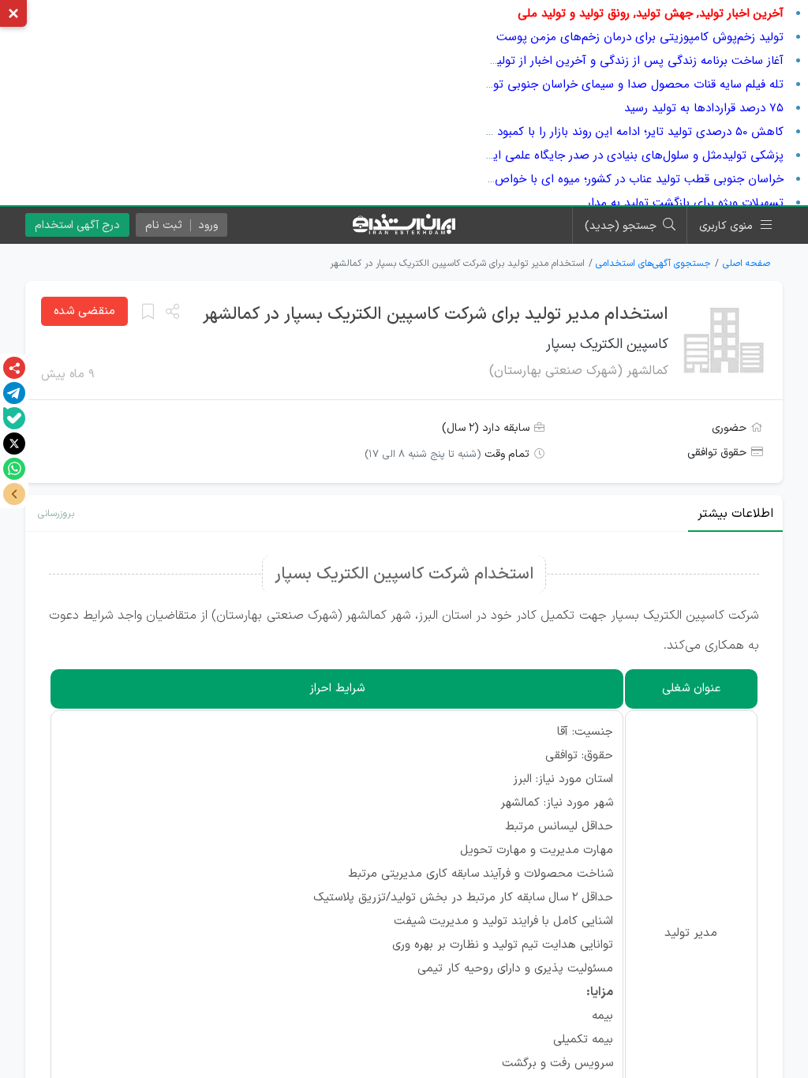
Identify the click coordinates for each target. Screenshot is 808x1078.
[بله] (14, 418)
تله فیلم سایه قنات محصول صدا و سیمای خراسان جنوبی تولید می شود (610, 84)
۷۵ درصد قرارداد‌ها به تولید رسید (704, 108)
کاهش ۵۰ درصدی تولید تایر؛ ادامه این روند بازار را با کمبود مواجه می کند (604, 131)
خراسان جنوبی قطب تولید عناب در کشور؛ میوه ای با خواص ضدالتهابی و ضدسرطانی (579, 179)
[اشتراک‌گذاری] (14, 367)
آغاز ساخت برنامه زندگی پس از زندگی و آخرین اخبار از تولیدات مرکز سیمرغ (601, 60)
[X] (14, 443)
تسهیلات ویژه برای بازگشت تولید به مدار (685, 202)
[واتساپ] (14, 468)
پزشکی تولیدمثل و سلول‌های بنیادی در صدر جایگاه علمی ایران (630, 155)
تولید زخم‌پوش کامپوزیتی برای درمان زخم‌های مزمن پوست (640, 37)
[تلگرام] (14, 393)
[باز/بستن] (14, 494)
